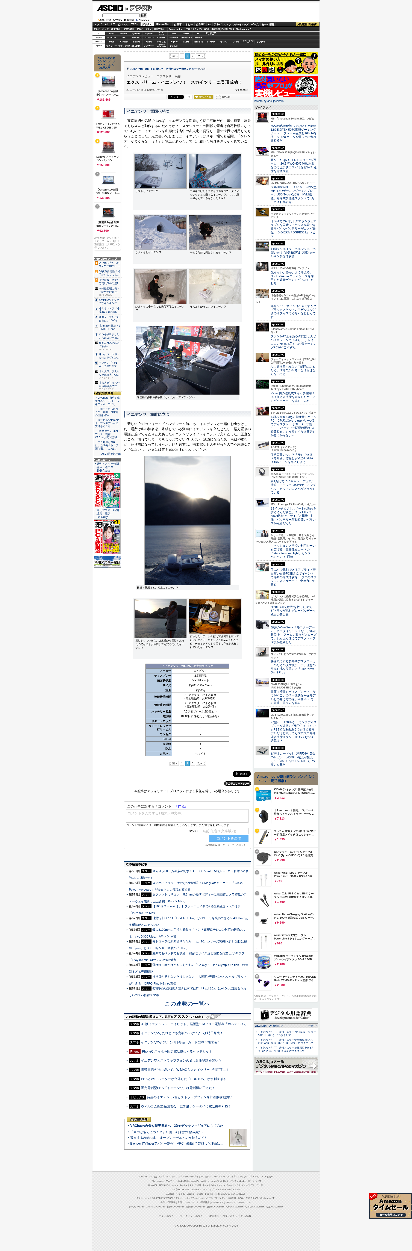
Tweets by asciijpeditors (269, 101)
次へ (200, 55)
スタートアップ (240, 24)
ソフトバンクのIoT (248, 41)
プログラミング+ (194, 29)
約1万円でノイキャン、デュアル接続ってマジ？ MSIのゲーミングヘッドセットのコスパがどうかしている (293, 487)
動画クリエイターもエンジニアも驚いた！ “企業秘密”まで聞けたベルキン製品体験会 (293, 252)
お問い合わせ (230, 1216)
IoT (113, 24)
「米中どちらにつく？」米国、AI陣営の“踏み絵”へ (166, 1132)
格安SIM (115, 29)
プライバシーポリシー (193, 1216)
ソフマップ (149, 46)
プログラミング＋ (217, 1198)
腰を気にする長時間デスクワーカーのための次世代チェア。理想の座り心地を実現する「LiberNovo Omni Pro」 (293, 667)
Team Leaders (199, 1198)
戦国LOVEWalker (274, 1207)
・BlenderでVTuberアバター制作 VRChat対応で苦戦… (107, 434)
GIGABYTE (149, 38)
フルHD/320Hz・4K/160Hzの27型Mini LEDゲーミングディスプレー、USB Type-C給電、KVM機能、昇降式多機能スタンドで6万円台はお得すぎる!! (294, 194)
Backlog (198, 42)
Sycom (149, 33)
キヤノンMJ (124, 46)
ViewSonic (186, 37)
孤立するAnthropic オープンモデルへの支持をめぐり (169, 1137)
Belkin (198, 37)
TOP (140, 1176)
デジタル (138, 8)
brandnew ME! (161, 46)
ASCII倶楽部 (307, 24)
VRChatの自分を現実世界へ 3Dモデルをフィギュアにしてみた (176, 1125)
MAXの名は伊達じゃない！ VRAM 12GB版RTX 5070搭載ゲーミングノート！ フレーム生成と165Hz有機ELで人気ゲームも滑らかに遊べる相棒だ (294, 133)
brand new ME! (223, 1189)
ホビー (189, 24)
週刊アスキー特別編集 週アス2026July (108, 513)
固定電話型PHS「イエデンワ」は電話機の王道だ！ (178, 1088)
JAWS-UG (164, 1185)
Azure (149, 42)
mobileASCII (217, 1202)
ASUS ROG (136, 37)
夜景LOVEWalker (215, 1207)
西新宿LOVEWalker (195, 1207)
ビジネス (123, 24)
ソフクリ (261, 42)
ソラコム (161, 42)
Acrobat (124, 42)
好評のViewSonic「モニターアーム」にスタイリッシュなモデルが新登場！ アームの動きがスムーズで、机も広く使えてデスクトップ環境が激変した (294, 635)
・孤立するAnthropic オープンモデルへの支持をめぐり (107, 423)
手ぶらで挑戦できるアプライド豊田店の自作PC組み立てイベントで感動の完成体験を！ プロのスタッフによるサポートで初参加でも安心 (294, 577)
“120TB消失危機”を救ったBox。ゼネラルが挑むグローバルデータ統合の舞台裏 (293, 610)
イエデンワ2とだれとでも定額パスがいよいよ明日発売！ (182, 1033)
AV (209, 24)
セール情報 (268, 24)
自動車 (178, 24)
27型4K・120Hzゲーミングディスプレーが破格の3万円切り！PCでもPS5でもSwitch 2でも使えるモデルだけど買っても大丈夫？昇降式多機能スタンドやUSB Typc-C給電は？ (294, 731)
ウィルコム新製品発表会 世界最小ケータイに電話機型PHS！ (186, 1106)
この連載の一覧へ (187, 1003)
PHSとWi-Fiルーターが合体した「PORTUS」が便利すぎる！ (185, 1079)
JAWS (112, 42)
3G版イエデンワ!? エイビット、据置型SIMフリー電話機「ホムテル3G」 (194, 1024)
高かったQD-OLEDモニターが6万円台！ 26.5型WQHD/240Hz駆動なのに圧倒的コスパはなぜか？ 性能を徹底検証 (294, 165)
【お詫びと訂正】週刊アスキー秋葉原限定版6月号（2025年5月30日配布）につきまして (286, 1049)
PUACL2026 (227, 29)
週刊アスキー (160, 29)
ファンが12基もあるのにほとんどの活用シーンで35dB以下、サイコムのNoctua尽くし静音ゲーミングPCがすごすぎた (293, 341)
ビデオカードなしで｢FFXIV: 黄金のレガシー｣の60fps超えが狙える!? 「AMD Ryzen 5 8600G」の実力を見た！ (293, 759)
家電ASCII (129, 29)
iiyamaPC (136, 33)
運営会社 (214, 1216)
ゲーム (255, 24)
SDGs (207, 29)
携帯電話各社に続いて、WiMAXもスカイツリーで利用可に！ (185, 1069)
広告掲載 (246, 1216)
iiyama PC (194, 1181)
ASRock (161, 37)
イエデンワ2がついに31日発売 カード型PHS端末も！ (180, 1042)
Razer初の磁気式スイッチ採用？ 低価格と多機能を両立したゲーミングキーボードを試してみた (294, 397)
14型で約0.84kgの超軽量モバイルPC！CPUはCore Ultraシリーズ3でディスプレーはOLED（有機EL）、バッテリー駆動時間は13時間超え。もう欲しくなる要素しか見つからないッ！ (294, 426)
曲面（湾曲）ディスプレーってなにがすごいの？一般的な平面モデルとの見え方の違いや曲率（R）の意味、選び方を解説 (293, 697)
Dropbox (174, 42)
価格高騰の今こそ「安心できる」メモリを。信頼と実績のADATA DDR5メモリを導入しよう (293, 458)
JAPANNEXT (136, 45)
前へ (174, 55)
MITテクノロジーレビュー (238, 1202)
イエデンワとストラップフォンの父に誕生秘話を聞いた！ (183, 1060)
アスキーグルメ (144, 29)
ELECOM (111, 37)
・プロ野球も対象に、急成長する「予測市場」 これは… (106, 445)
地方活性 (216, 29)
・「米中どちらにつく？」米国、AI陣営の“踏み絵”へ (106, 412)
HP (198, 33)
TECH (134, 24)
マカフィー (111, 46)
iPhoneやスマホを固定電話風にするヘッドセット (176, 1051)
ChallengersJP (243, 29)
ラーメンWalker (136, 1207)
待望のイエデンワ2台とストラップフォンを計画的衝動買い (189, 1097)
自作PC (200, 24)
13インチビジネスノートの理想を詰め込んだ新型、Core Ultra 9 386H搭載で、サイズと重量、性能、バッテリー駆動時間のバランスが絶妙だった (293, 516)
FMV (111, 33)
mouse (123, 33)
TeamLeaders (176, 29)
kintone (136, 42)
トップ (98, 24)
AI (106, 24)
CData (186, 42)
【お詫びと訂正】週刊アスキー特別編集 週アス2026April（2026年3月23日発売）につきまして (286, 1041)
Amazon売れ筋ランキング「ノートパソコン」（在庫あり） (106, 63)
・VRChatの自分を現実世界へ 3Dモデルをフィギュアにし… (107, 401)
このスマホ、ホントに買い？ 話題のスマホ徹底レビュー (163, 68)
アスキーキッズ (101, 29)
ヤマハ (223, 42)
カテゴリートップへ (237, 783)
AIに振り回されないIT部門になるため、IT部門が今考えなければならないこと (293, 370)
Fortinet (211, 42)
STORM (257, 1181)
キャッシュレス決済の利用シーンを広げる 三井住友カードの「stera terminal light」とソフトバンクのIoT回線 (293, 551)
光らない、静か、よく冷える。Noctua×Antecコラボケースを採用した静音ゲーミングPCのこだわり (292, 278)
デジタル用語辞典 (200, 1202)
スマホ (227, 24)
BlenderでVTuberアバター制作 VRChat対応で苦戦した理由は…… (178, 1143)
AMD (124, 37)
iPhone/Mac (163, 24)
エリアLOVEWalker (155, 1207)
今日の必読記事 (168, 1202)
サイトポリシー (168, 1216)
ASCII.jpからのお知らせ (269, 1025)
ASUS (186, 33)
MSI (174, 33)
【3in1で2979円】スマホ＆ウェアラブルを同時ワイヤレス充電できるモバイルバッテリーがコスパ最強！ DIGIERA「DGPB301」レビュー (293, 228)
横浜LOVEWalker (175, 1207)
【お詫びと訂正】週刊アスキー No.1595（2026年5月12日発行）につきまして (287, 1033)
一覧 (188, 97)
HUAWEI (174, 37)
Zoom (236, 42)
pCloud (173, 46)
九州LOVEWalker (234, 1207)
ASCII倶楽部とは (111, 453)
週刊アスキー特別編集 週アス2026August (108, 467)
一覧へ (311, 1025)
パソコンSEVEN (161, 33)
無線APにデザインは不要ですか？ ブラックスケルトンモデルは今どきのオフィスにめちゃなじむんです (295, 311)
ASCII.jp (110, 8)
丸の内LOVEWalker (254, 1207)
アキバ (217, 24)
